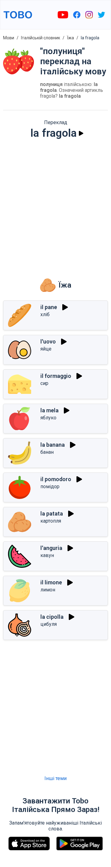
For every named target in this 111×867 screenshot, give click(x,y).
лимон (47, 590)
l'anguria (51, 548)
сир (44, 383)
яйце (45, 349)
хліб (45, 314)
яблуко (48, 418)
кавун (47, 555)
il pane (48, 307)
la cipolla (52, 617)
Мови (8, 37)
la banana (52, 444)
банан (47, 452)
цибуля (48, 624)
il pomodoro (55, 479)
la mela (49, 410)
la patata (51, 513)
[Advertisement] (55, 204)
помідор (50, 486)
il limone (51, 582)
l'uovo (48, 341)
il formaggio (55, 376)
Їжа (70, 37)
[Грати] (81, 133)
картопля (50, 521)
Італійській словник (40, 37)
